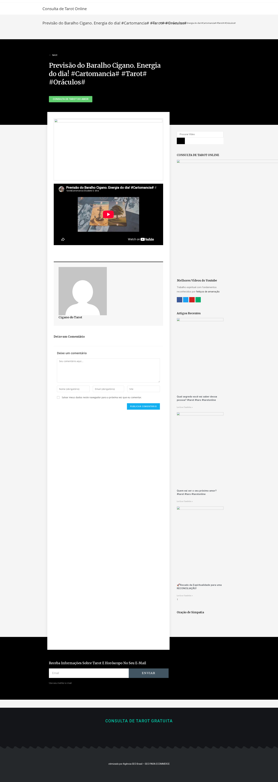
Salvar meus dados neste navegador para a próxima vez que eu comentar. (102, 397)
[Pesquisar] (181, 141)
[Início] (148, 23)
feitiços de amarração (208, 291)
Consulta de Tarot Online (64, 8)
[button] (70, 99)
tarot (54, 55)
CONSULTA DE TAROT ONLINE (198, 155)
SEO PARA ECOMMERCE (157, 764)
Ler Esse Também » (185, 407)
